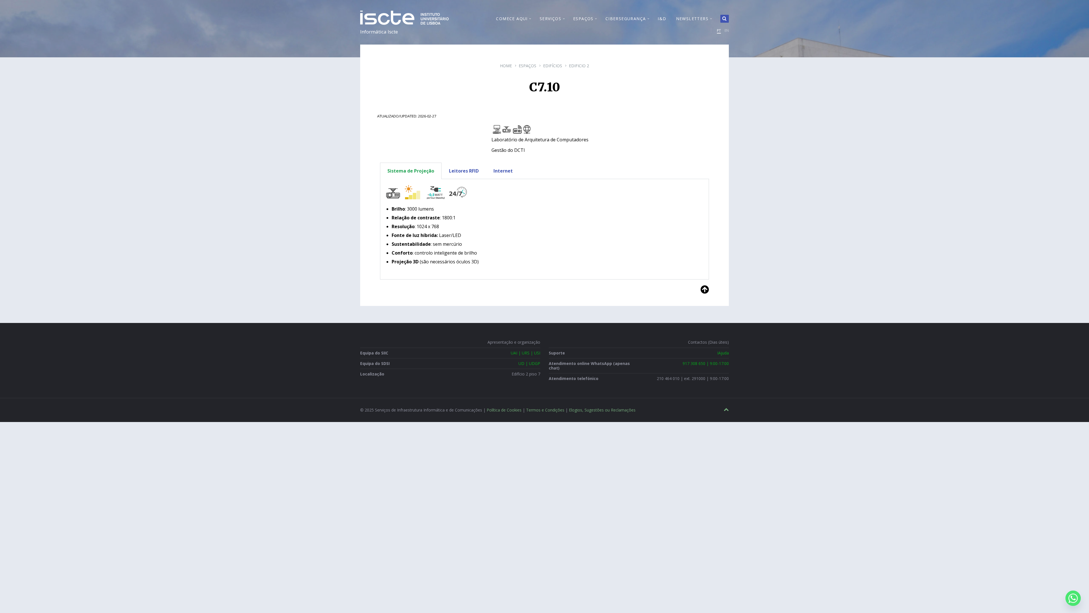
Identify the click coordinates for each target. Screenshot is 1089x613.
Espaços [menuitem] (583, 18)
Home (506, 65)
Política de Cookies (504, 410)
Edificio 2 (579, 65)
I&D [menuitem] (662, 18)
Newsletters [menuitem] (692, 18)
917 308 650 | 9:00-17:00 (706, 363)
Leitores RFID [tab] (464, 171)
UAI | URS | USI (525, 353)
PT (719, 30)
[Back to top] (726, 410)
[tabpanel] (544, 229)
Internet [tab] (503, 171)
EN (727, 30)
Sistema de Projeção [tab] (410, 171)
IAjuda (723, 353)
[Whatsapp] (1073, 598)
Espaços (527, 65)
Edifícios (552, 65)
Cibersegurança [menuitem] (625, 18)
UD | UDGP (529, 363)
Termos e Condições (545, 410)
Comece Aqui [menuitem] (511, 18)
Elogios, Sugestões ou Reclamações (602, 410)
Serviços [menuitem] (550, 18)
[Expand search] (724, 19)
